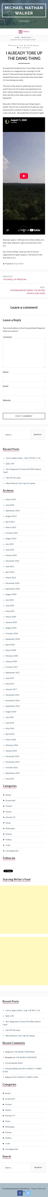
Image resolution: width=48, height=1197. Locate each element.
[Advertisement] (24, 909)
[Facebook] (20, 1193)
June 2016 (10, 723)
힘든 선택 (10, 463)
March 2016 (11, 739)
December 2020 (12, 583)
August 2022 (11, 538)
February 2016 (12, 745)
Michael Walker (12, 1068)
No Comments (24, 48)
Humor (9, 811)
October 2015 (12, 767)
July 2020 (10, 600)
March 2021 (11, 577)
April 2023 (10, 521)
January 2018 (11, 661)
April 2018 (10, 644)
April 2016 (10, 734)
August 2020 (11, 594)
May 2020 (10, 611)
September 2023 (13, 510)
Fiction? (9, 806)
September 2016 (13, 706)
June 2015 (10, 778)
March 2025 (11, 499)
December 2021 (12, 561)
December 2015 (12, 756)
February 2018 (12, 656)
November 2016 (13, 700)
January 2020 (11, 622)
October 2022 (12, 533)
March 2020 (11, 616)
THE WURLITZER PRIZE (24, 1052)
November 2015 (13, 762)
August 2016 (11, 711)
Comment (7, 337)
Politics (9, 839)
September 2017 (13, 672)
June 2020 (10, 605)
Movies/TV (10, 817)
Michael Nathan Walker (24, 10)
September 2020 (13, 589)
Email (6, 386)
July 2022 (10, 544)
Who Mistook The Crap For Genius (20, 483)
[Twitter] (28, 1193)
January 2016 (11, 750)
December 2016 (12, 695)
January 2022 (11, 555)
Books (8, 795)
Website (7, 400)
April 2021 (10, 572)
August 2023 (11, 516)
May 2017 (10, 683)
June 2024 (10, 505)
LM (6, 1063)
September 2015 (13, 773)
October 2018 (12, 633)
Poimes (9, 834)
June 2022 (10, 549)
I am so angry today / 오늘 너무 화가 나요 (23, 458)
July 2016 (10, 717)
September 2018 (13, 639)
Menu (26, 31)
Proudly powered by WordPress (16, 1188)
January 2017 (11, 689)
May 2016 (10, 728)
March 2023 (11, 527)
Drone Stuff (18, 263)
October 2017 (12, 667)
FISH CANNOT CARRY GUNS (25, 1077)
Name (6, 372)
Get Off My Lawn (13, 477)
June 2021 (10, 566)
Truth (8, 845)
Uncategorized (12, 851)
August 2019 (11, 628)
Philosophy (10, 828)
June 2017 (10, 678)
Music (8, 823)
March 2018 (11, 650)
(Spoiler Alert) (17, 1063)
